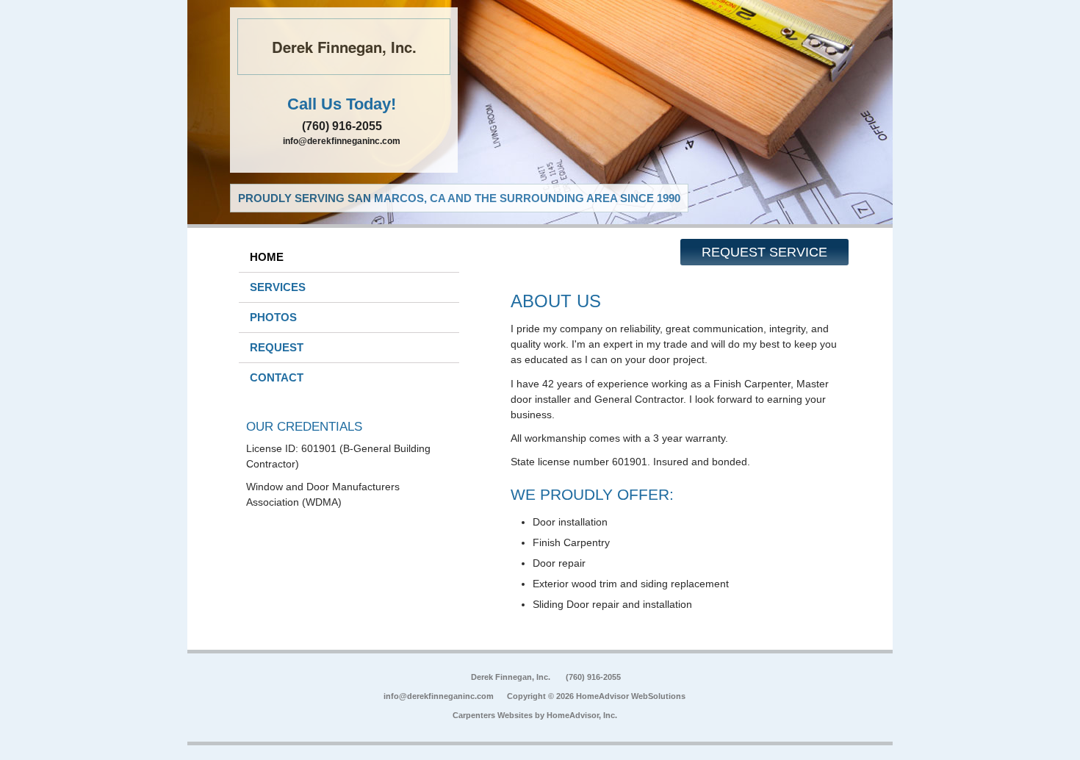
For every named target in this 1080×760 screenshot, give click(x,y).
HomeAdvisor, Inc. (582, 715)
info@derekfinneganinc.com (341, 141)
